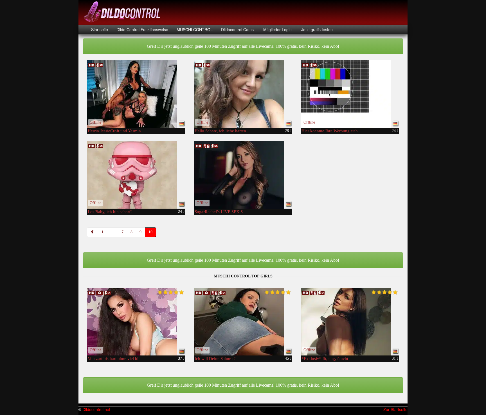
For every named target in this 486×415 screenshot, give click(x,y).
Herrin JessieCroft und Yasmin (114, 131)
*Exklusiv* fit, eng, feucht (325, 358)
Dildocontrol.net (96, 409)
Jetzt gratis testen (316, 29)
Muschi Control (195, 29)
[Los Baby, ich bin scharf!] (136, 175)
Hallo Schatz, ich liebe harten (220, 131)
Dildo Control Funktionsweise (142, 29)
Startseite (99, 29)
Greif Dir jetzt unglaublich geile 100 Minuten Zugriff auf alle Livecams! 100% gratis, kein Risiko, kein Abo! (243, 46)
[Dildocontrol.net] (123, 11)
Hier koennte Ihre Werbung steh (330, 131)
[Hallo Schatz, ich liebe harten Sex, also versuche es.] (243, 94)
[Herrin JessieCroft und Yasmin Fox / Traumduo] (136, 94)
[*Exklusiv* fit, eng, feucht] (350, 321)
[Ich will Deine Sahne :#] (243, 321)
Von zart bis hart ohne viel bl (113, 358)
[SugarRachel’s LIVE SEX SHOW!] (243, 175)
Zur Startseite (395, 409)
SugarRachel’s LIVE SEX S (219, 211)
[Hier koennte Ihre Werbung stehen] (350, 94)
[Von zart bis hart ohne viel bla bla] (136, 321)
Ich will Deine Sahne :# (215, 358)
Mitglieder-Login (277, 29)
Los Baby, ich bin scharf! (110, 211)
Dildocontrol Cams (237, 29)
